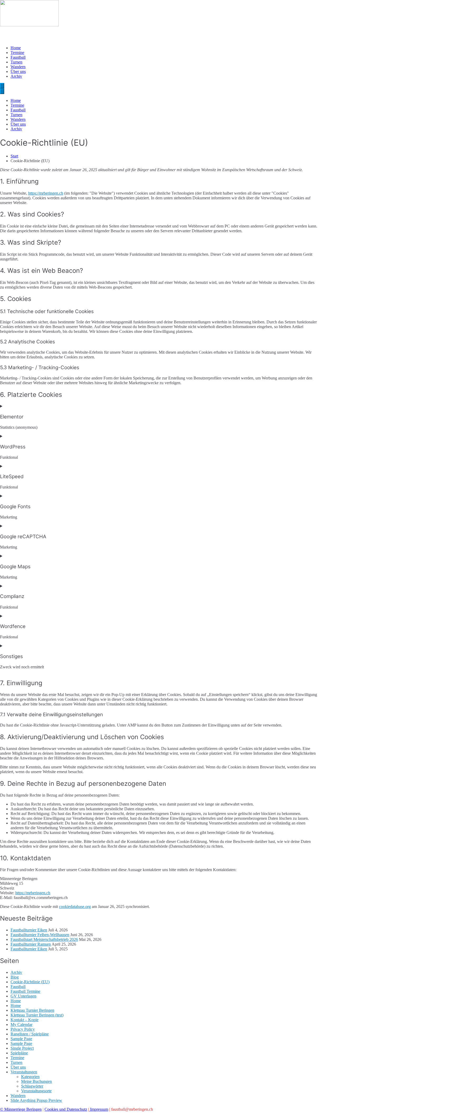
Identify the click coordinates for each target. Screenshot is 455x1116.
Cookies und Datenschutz (65, 1109)
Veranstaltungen (24, 1072)
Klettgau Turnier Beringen (32, 1010)
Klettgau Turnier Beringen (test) (37, 1015)
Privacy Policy (23, 1029)
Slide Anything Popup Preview (36, 1100)
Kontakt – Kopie (24, 1020)
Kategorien (30, 1076)
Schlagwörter (32, 1086)
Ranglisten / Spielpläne (30, 1034)
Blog (15, 977)
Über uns (18, 71)
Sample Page (21, 1038)
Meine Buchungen (36, 1081)
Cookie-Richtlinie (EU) (30, 982)
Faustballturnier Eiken (29, 930)
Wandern (18, 67)
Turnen (16, 62)
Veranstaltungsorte (36, 1091)
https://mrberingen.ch (45, 193)
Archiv (16, 76)
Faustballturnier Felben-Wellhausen (40, 934)
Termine (17, 52)
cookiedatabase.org (75, 906)
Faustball (18, 57)
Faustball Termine (25, 991)
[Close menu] (2, 91)
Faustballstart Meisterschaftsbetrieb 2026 (44, 939)
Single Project (22, 1048)
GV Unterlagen (23, 996)
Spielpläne (19, 1053)
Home (16, 48)
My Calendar (21, 1024)
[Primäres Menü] (2, 85)
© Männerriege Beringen (21, 1109)
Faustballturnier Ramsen (31, 944)
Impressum (98, 1109)
